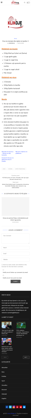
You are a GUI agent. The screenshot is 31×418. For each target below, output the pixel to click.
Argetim (4, 398)
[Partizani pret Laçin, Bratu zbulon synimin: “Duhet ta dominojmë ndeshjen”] (6, 341)
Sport (3, 381)
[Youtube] (20, 407)
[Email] (24, 407)
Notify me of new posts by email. (12, 278)
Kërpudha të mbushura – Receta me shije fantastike (7, 153)
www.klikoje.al (11, 413)
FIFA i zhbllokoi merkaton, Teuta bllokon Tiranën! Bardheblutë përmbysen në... (22, 333)
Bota (3, 372)
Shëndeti (4, 394)
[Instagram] (13, 407)
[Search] (24, 2)
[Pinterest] (17, 407)
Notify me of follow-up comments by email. (15, 272)
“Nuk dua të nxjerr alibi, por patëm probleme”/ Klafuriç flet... (8, 332)
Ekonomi (4, 389)
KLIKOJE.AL (12, 43)
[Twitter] (10, 407)
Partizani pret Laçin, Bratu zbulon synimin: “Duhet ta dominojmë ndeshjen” (7, 349)
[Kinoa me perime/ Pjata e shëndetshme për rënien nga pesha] (15, 206)
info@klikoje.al (20, 310)
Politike (4, 376)
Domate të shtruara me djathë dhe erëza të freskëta (8, 159)
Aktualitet (4, 367)
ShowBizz (4, 385)
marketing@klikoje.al (13, 312)
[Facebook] (7, 407)
